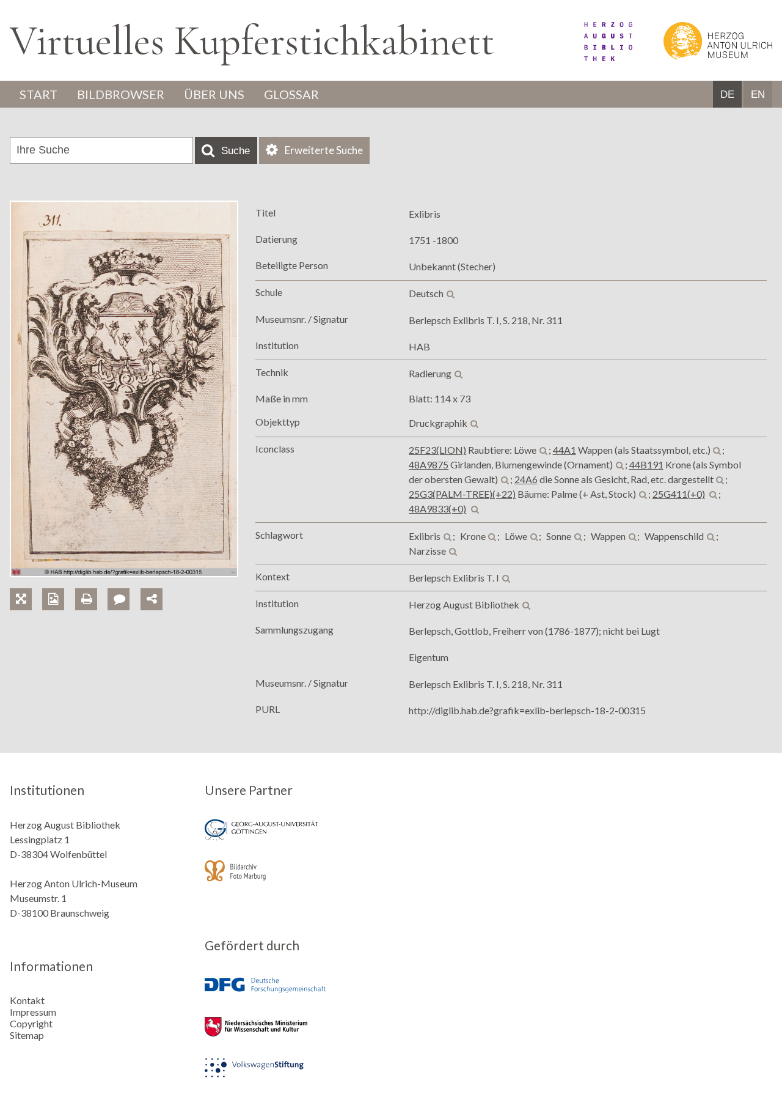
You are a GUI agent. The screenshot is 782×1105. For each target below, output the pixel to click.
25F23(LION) (437, 450)
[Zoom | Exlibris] (26, 585)
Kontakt (27, 1000)
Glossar (291, 94)
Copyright (31, 1023)
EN (758, 94)
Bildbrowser (120, 94)
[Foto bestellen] (58, 585)
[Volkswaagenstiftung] (293, 1075)
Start (38, 94)
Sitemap (27, 1035)
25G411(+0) (678, 494)
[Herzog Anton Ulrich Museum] (703, 57)
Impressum (33, 1012)
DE (727, 94)
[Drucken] (91, 585)
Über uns (214, 94)
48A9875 (428, 464)
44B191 (646, 464)
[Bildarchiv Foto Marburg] (293, 879)
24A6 (526, 479)
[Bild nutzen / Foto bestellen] (53, 599)
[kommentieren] (119, 599)
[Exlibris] (124, 573)
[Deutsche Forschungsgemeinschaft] (293, 994)
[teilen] (152, 599)
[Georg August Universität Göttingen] (293, 838)
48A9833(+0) (437, 508)
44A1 (564, 450)
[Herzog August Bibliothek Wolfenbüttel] (594, 57)
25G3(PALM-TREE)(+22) (462, 494)
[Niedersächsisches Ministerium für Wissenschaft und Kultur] (293, 1034)
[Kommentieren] (124, 585)
